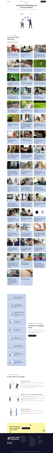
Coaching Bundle (23, 439)
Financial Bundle (23, 440)
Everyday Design (27, 451)
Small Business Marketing (34, 451)
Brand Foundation (21, 1)
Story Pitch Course (40, 440)
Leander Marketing (31, 440)
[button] (26, 1)
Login (39, 1)
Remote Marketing (31, 445)
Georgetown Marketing (32, 441)
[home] (8, 1)
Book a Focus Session (43, 1)
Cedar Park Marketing (32, 439)
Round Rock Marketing (32, 444)
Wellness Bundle (23, 441)
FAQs (38, 439)
